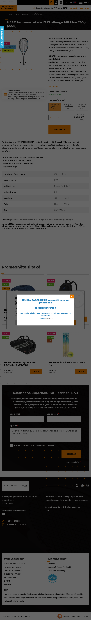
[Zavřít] (72, 296)
